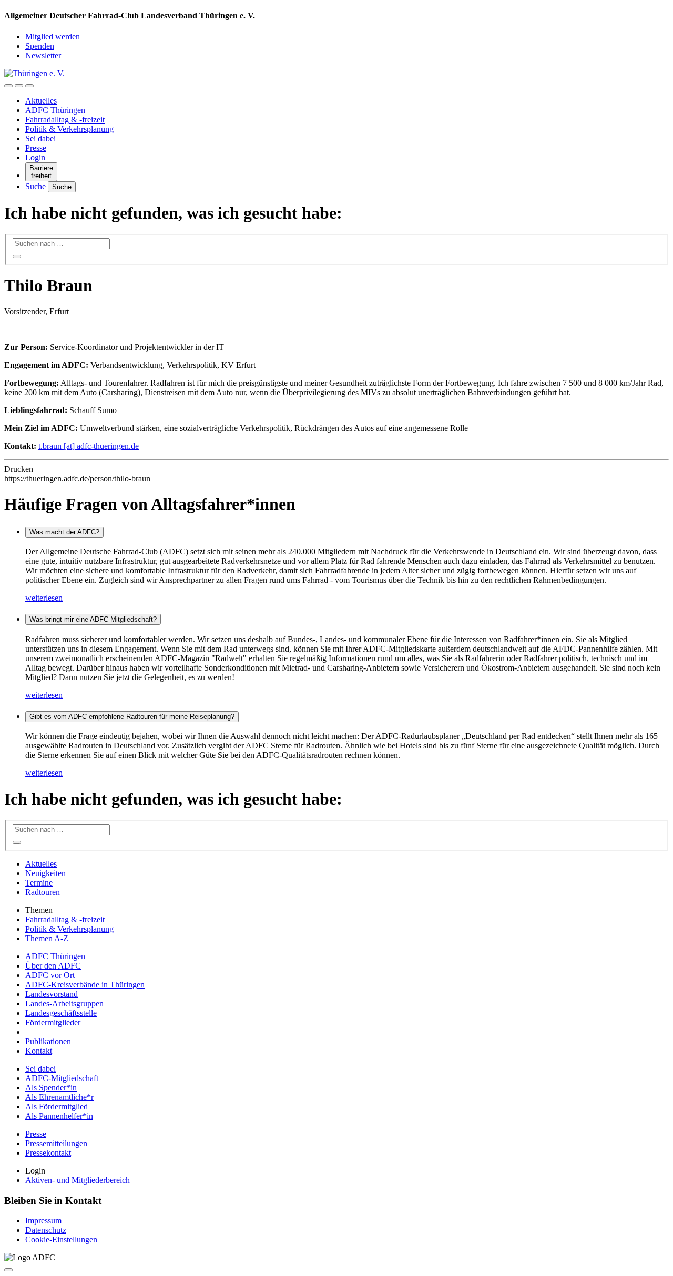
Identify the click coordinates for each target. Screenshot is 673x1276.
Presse (35, 147)
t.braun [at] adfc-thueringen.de (88, 445)
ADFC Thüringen (55, 110)
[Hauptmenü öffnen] (29, 85)
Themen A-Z (46, 938)
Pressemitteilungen (56, 1143)
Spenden (39, 46)
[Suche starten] (17, 256)
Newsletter (43, 55)
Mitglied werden (52, 36)
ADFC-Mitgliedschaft (61, 1078)
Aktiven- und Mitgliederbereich (77, 1180)
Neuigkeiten (45, 873)
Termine (39, 882)
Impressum (43, 1220)
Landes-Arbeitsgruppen (64, 1003)
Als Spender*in (51, 1087)
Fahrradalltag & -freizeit (65, 119)
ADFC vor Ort (50, 975)
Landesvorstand (51, 994)
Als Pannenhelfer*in (59, 1116)
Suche (36, 186)
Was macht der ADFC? (64, 532)
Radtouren (42, 892)
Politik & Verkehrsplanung (69, 129)
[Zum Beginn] (8, 1269)
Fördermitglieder (52, 1022)
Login (35, 157)
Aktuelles (41, 100)
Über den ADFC (53, 965)
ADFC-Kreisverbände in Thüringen (85, 984)
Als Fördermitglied (56, 1106)
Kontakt (38, 1050)
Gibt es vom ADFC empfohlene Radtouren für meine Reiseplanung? (131, 717)
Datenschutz (45, 1230)
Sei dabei (40, 138)
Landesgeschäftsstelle (61, 1013)
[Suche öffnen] (19, 85)
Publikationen (48, 1041)
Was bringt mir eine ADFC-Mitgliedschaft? (93, 619)
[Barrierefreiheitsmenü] (8, 85)
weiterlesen (44, 597)
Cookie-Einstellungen (61, 1239)
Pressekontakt (48, 1152)
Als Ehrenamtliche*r (59, 1097)
